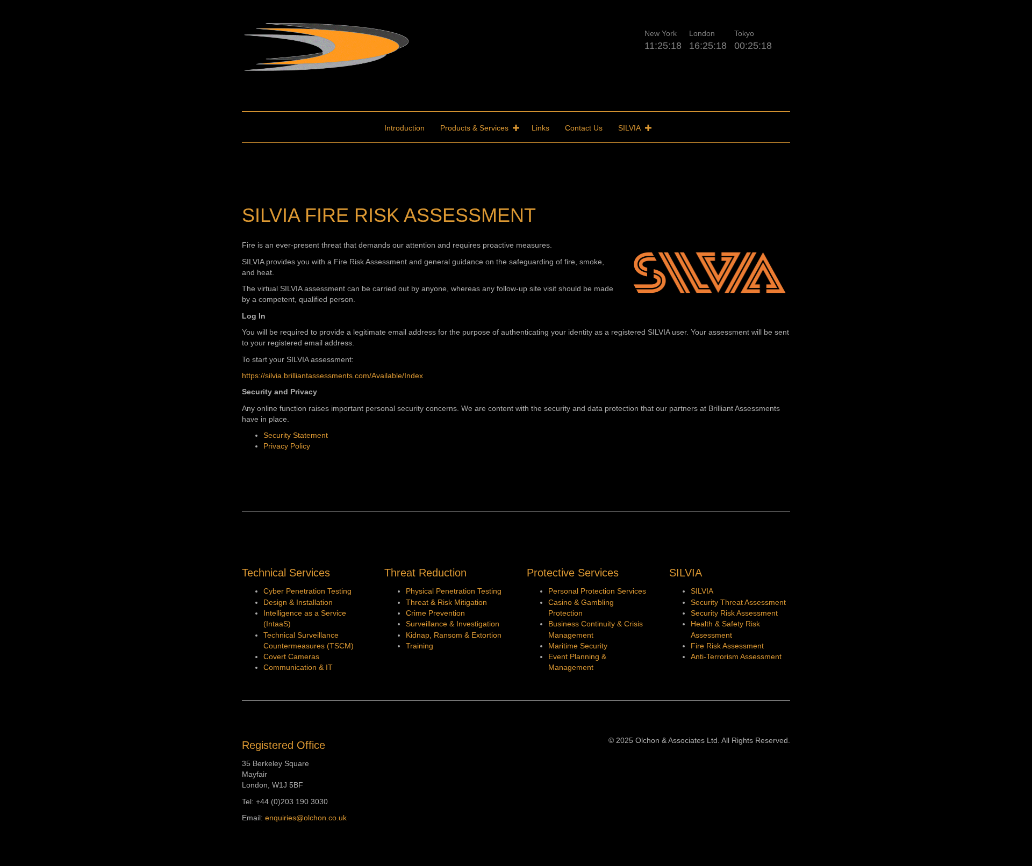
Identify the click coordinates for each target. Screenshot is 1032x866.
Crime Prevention (435, 613)
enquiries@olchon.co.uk (306, 817)
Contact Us (584, 128)
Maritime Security (577, 645)
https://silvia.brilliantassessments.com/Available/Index (332, 375)
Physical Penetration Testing (453, 591)
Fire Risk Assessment (727, 645)
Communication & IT (298, 667)
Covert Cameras (291, 656)
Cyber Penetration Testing (307, 591)
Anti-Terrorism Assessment (736, 656)
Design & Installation (298, 602)
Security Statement (295, 435)
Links (540, 128)
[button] (516, 127)
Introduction (404, 128)
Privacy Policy (286, 446)
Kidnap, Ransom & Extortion (453, 635)
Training (419, 645)
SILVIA (629, 128)
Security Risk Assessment (734, 613)
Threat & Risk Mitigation (446, 602)
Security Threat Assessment (739, 602)
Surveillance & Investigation (452, 623)
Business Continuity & (585, 623)
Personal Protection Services (597, 591)
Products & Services (474, 128)
